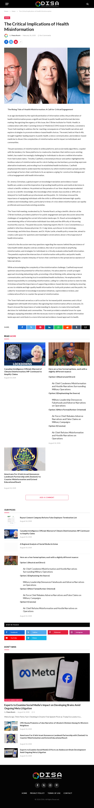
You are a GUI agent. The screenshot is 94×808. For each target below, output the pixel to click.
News (7, 18)
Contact (68, 793)
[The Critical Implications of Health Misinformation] (47, 76)
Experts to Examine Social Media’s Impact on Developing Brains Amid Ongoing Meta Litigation (42, 707)
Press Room (16, 35)
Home (24, 793)
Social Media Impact (13, 700)
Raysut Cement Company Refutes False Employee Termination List (48, 517)
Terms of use (54, 793)
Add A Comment (47, 497)
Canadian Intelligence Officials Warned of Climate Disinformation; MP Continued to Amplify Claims (23, 371)
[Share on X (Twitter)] (11, 42)
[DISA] (47, 4)
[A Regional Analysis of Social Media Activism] (11, 547)
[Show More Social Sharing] (20, 42)
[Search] (87, 4)
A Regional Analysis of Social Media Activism (39, 544)
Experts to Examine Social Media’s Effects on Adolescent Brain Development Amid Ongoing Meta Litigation (53, 751)
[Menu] (7, 4)
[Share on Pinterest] (16, 42)
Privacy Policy (37, 793)
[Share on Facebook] (6, 42)
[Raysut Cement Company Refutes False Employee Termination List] (11, 520)
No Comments (45, 35)
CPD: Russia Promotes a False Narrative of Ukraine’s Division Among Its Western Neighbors (54, 724)
